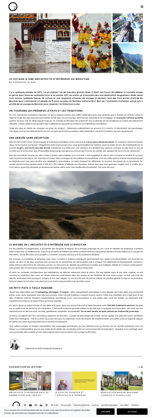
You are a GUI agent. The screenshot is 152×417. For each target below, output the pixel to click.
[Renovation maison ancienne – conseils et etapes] (122, 381)
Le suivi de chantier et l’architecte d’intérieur (70, 394)
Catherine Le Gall (24, 82)
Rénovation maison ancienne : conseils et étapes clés (120, 394)
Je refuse (132, 411)
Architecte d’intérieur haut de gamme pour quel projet (29, 394)
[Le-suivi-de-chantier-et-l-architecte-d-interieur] (76, 381)
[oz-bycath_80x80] (12, 3)
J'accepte (105, 411)
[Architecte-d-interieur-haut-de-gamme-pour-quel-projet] (30, 381)
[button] (141, 367)
